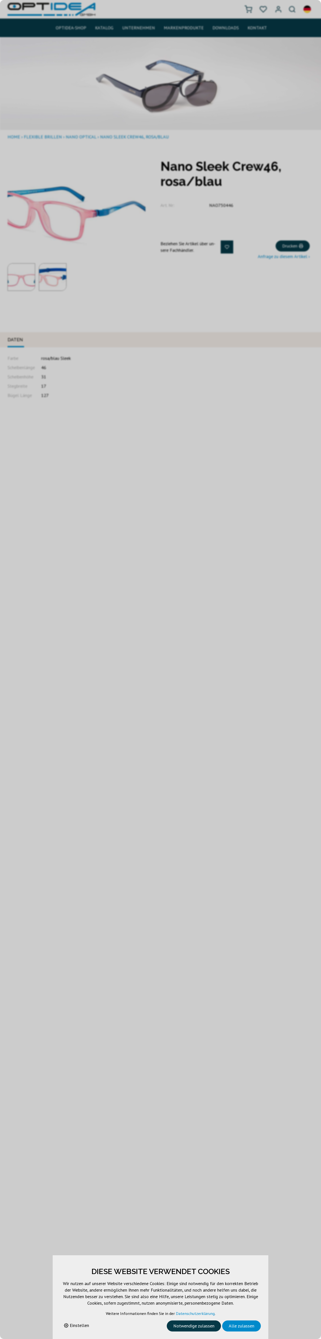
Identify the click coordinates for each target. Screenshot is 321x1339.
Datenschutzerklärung (195, 1313)
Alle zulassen (241, 1326)
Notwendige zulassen (193, 1326)
